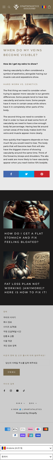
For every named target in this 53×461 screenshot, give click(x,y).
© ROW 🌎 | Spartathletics (26, 409)
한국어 (31, 403)
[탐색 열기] (4, 7)
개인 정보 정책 (9, 345)
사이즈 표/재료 (10, 326)
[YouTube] (17, 390)
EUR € (19, 403)
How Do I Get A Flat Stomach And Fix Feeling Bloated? (24, 238)
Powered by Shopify (26, 413)
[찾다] (9, 7)
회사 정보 (7, 322)
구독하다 (11, 372)
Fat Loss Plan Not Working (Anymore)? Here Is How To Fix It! (26, 288)
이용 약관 (7, 341)
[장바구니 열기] (49, 6)
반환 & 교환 (8, 336)
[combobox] (26, 448)
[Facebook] (4, 390)
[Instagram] (11, 390)
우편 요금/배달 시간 (12, 331)
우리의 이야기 (9, 317)
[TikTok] (24, 390)
